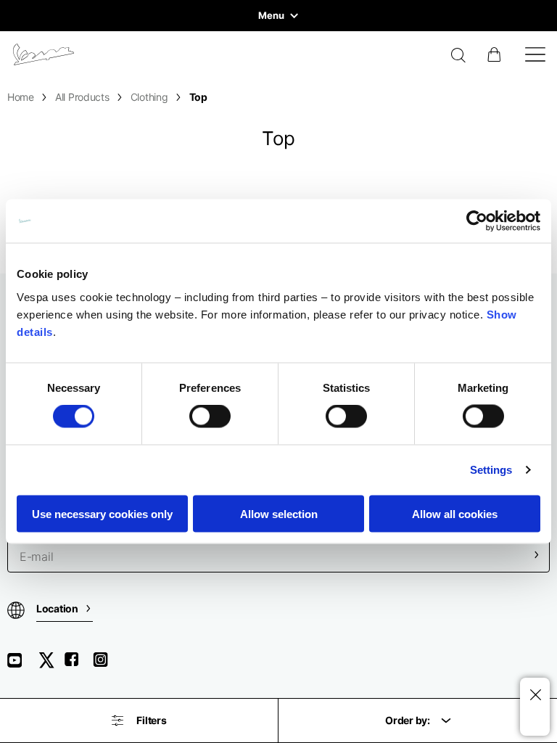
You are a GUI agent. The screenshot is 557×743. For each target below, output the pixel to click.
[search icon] (458, 56)
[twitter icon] (51, 665)
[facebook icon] (78, 665)
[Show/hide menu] (535, 54)
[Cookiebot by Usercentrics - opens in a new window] (476, 221)
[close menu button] (535, 695)
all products (82, 97)
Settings (491, 470)
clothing (149, 97)
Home (20, 97)
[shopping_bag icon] (495, 54)
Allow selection (279, 513)
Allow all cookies (455, 513)
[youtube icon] (23, 665)
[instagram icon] (106, 665)
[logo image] (43, 54)
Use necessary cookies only (102, 513)
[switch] (210, 416)
